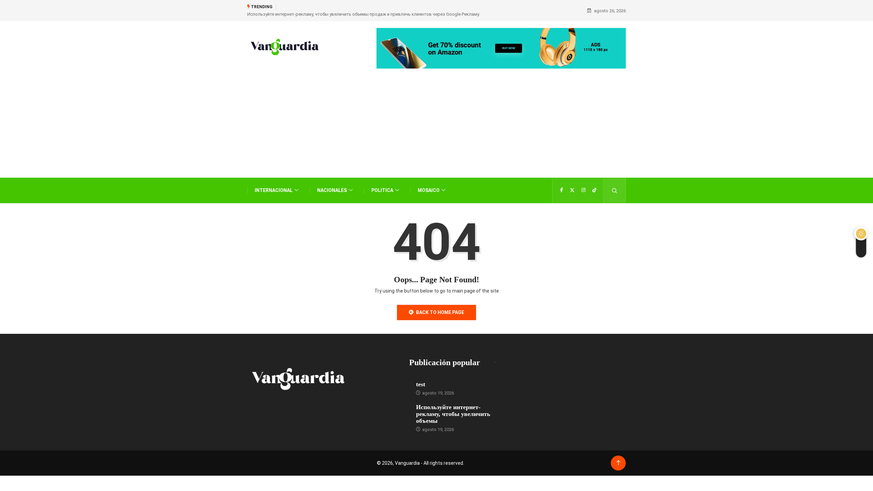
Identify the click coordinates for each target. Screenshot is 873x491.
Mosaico (429, 190)
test (420, 384)
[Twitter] (572, 190)
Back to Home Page (440, 312)
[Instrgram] (583, 190)
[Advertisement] (436, 133)
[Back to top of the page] (618, 462)
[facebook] (561, 190)
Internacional (274, 190)
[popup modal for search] (615, 190)
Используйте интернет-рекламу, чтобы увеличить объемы (453, 414)
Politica (382, 190)
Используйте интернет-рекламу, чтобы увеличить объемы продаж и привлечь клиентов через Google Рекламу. (363, 14)
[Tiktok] (594, 190)
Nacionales (332, 190)
